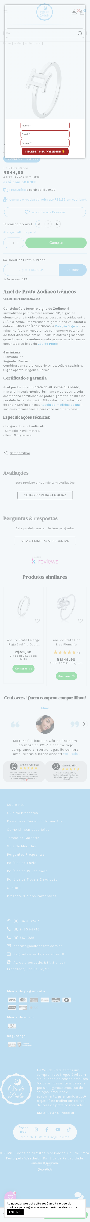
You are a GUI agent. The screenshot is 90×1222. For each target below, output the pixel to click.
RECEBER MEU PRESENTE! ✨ (45, 151)
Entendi (15, 1212)
